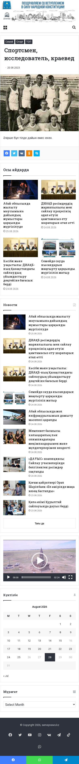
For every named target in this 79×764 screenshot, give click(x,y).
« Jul (6, 675)
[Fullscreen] (70, 577)
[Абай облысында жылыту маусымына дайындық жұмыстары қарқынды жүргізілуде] (20, 189)
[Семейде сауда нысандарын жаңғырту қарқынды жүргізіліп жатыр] (58, 247)
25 (18, 657)
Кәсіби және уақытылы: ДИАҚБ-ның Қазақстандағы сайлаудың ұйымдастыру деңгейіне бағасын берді (19, 272)
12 (29, 640)
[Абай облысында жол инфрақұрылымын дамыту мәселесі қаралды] (14, 417)
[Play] (8, 577)
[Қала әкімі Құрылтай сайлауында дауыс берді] (14, 507)
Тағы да (39, 523)
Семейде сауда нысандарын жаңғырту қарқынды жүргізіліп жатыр (58, 267)
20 (39, 648)
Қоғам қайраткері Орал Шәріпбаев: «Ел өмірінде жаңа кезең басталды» (52, 487)
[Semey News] (39, 16)
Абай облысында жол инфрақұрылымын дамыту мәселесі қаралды (51, 415)
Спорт (19, 41)
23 (70, 648)
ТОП (28, 41)
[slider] (36, 577)
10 (8, 640)
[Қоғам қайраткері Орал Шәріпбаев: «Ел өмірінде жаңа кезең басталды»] (14, 488)
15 (60, 640)
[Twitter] (14, 153)
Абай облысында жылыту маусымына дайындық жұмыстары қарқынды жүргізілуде (16, 215)
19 (29, 648)
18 (18, 648)
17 (8, 648)
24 (8, 657)
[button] (39, 561)
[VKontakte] (22, 153)
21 (49, 648)
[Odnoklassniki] (29, 153)
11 (18, 640)
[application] (39, 560)
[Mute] (64, 577)
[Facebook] (7, 153)
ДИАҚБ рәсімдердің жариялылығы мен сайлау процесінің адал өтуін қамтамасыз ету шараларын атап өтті (58, 213)
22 (60, 648)
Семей (9, 41)
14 (49, 640)
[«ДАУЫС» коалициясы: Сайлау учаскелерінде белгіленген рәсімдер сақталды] (14, 464)
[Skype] (37, 153)
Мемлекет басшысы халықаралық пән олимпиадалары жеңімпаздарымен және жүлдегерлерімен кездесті (49, 439)
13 (39, 640)
